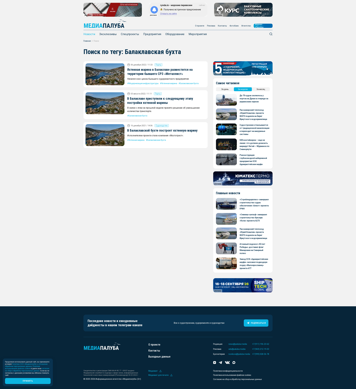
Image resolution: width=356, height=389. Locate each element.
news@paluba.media (237, 344)
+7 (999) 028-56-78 (260, 354)
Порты (158, 65)
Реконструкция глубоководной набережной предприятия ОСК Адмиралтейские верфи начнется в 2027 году (253, 160)
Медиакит (153, 371)
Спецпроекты (130, 34)
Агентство (246, 26)
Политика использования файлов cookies (232, 375)
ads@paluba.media (236, 349)
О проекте (199, 26)
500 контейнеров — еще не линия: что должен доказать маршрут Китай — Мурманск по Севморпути (254, 144)
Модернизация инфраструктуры (144, 83)
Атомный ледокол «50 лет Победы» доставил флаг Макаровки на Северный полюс (252, 248)
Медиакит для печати (158, 375)
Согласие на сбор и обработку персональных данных (237, 379)
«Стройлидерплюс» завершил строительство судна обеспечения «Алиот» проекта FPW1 (254, 204)
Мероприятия (198, 34)
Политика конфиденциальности (228, 371)
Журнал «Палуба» (259, 26)
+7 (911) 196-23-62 (260, 344)
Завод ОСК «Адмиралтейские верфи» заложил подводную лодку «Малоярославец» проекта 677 (254, 263)
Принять (28, 381)
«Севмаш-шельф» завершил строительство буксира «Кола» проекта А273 (253, 217)
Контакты (222, 26)
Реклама (211, 26)
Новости (89, 34)
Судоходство (162, 125)
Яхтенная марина (169, 83)
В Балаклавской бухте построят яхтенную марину (162, 130)
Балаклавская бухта (189, 83)
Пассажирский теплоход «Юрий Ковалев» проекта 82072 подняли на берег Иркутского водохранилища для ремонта (253, 115)
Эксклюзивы (108, 34)
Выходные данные (159, 356)
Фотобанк (234, 26)
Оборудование (174, 34)
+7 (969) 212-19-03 (260, 349)
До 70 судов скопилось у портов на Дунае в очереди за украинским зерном (254, 98)
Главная (87, 41)
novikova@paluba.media (239, 354)
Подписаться (258, 323)
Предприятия (152, 34)
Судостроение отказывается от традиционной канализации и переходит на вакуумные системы (254, 129)
